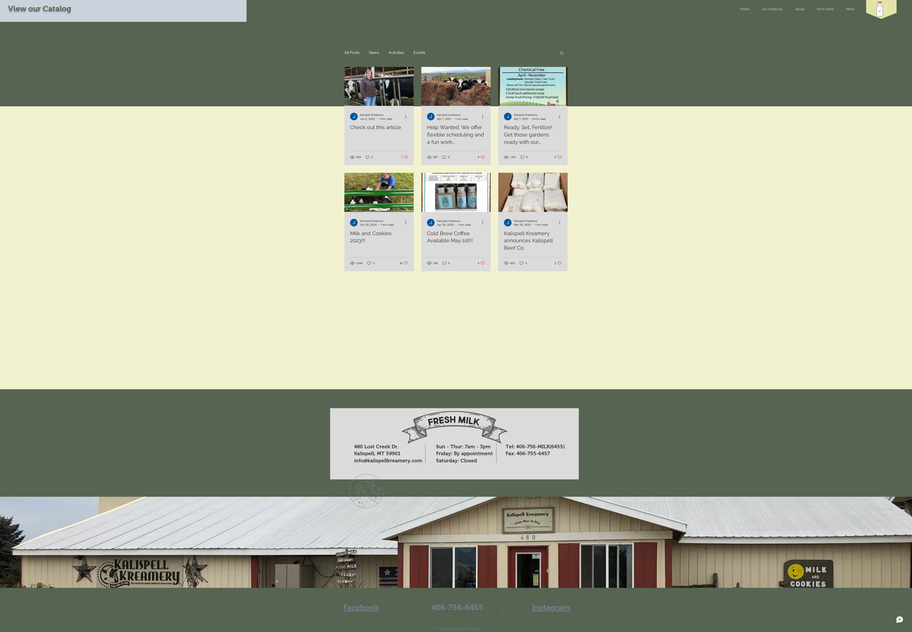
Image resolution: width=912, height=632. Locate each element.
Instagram (551, 607)
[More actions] (407, 116)
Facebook (361, 607)
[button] (886, 9)
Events (419, 52)
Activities (396, 52)
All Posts (352, 52)
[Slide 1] (456, 578)
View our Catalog (39, 8)
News (374, 52)
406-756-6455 (457, 607)
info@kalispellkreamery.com (388, 460)
